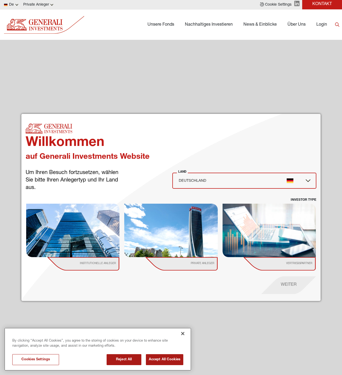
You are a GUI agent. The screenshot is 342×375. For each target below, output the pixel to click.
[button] (275, 5)
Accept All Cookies (164, 359)
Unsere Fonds (160, 25)
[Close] (183, 333)
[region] (97, 349)
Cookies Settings (35, 359)
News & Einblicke (260, 25)
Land (182, 171)
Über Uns (296, 25)
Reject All (124, 359)
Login (321, 25)
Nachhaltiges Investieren (209, 25)
